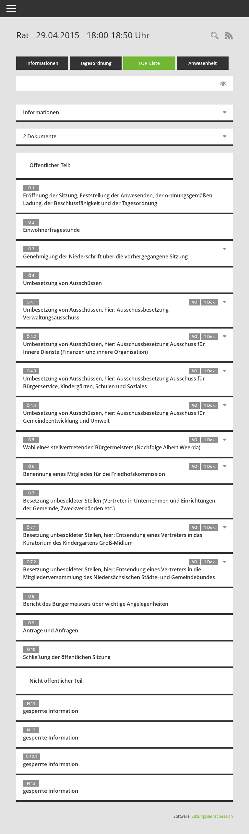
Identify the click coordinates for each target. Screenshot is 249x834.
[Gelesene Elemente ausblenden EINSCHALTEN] (223, 84)
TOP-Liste (149, 63)
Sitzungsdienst (212, 816)
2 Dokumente (39, 136)
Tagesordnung (96, 63)
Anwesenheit (202, 63)
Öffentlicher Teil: (50, 165)
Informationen (42, 63)
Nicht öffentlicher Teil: (57, 680)
